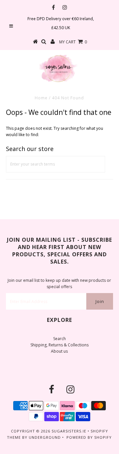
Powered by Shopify (89, 437)
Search (59, 338)
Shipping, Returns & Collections (59, 345)
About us (59, 351)
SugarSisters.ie (69, 431)
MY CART (73, 42)
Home (41, 98)
